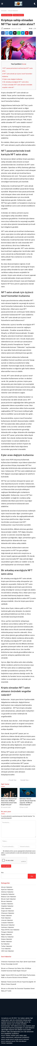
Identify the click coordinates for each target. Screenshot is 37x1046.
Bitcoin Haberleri (6, 901)
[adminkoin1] (2, 29)
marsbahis (9, 1043)
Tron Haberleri (6, 948)
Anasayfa (3, 10)
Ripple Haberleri (6, 934)
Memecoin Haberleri (8, 925)
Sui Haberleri (5, 944)
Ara (2, 872)
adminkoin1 (7, 28)
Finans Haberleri (18, 15)
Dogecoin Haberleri (7, 911)
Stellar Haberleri (6, 941)
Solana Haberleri (6, 939)
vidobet (8, 1035)
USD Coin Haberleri (7, 951)
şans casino (19, 1035)
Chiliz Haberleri (6, 908)
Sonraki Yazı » (24, 780)
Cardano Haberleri (7, 903)
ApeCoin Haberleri (7, 889)
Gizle (24, 64)
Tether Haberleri (6, 946)
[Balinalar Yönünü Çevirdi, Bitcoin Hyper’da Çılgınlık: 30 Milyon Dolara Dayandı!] (28, 792)
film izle (18, 1041)
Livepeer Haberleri (7, 922)
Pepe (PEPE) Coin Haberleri (10, 929)
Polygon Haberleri (7, 932)
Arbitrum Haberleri (7, 892)
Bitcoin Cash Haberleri (8, 899)
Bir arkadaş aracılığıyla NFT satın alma (15, 82)
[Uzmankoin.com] (18, 4)
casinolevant (10, 1037)
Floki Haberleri (6, 918)
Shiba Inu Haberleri (7, 937)
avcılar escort (10, 1039)
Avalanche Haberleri (7, 894)
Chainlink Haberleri (7, 906)
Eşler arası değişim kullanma (12, 79)
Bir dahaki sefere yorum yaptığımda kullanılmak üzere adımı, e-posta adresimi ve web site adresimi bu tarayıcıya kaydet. (18, 852)
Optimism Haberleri (7, 927)
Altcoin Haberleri (13, 10)
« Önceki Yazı (12, 780)
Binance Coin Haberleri (8, 896)
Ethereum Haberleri (7, 913)
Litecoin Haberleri (7, 920)
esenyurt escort (11, 1041)
